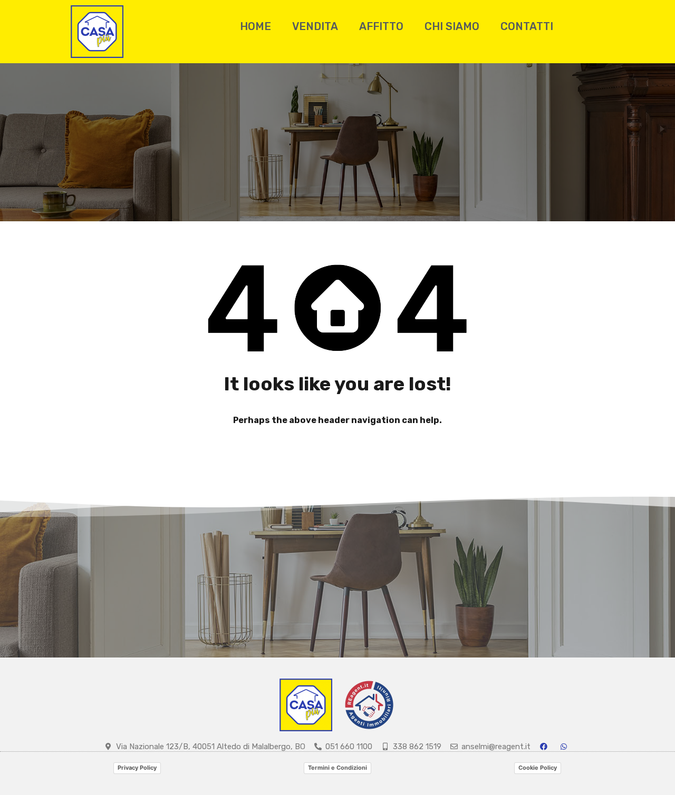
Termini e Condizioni (337, 767)
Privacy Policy (137, 767)
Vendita (315, 26)
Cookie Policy (537, 767)
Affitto (381, 26)
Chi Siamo (452, 26)
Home (255, 26)
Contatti (526, 26)
